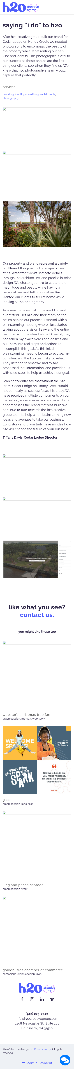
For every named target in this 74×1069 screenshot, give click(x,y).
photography (11, 98)
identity (19, 94)
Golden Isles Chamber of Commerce (33, 970)
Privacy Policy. (42, 1049)
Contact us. (37, 614)
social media (47, 94)
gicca (7, 800)
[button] (69, 7)
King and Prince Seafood (23, 885)
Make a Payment (39, 1063)
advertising (32, 94)
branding (8, 94)
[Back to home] (21, 7)
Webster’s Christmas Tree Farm (28, 715)
